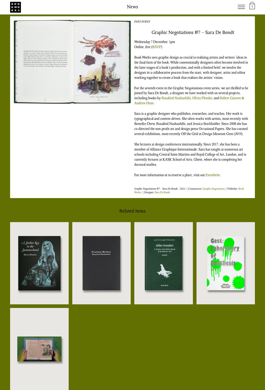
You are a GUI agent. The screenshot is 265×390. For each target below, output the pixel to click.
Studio (68, 7)
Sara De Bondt (162, 192)
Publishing (91, 7)
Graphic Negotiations (214, 189)
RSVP (156, 47)
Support (177, 7)
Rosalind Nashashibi (176, 98)
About (197, 7)
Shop (126, 7)
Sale (112, 7)
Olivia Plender (202, 98)
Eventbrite (213, 175)
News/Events (150, 7)
